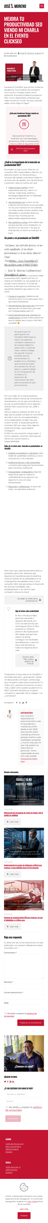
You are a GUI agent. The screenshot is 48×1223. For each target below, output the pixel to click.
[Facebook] (8, 1081)
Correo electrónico (13, 992)
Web (6, 1003)
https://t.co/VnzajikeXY (24, 260)
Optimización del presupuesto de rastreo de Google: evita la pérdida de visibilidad (23, 814)
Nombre (8, 982)
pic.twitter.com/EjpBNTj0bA (21, 264)
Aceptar (24, 1215)
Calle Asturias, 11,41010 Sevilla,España (13, 1170)
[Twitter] (5, 1081)
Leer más (31, 1201)
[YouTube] (10, 1081)
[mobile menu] (41, 6)
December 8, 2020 (14, 274)
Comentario (10, 952)
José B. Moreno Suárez (30, 53)
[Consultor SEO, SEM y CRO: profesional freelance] (15, 5)
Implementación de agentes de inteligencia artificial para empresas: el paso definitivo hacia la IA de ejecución (23, 866)
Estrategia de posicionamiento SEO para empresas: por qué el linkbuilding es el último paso (23, 918)
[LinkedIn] (13, 1081)
